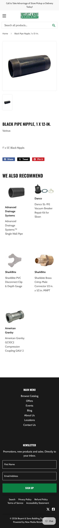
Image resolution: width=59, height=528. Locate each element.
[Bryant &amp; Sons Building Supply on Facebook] (53, 509)
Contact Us (29, 424)
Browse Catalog (29, 396)
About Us (29, 415)
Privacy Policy (24, 499)
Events (29, 405)
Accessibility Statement (37, 503)
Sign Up (29, 488)
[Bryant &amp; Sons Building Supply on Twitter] (48, 509)
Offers (29, 400)
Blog (29, 410)
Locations (29, 420)
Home (5, 33)
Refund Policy (41, 499)
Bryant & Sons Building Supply (32, 518)
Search (12, 499)
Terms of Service (15, 503)
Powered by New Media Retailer (28, 522)
